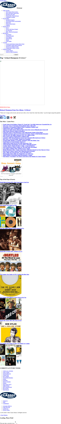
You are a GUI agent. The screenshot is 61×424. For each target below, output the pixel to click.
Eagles (4, 379)
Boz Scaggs (6, 388)
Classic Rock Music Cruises (12, 48)
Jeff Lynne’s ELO (7, 384)
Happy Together (7, 381)
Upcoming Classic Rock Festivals (14, 45)
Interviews (8, 22)
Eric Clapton (6, 376)
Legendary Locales (10, 17)
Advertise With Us (7, 406)
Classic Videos (9, 50)
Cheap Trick (6, 375)
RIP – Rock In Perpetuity (12, 32)
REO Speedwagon (7, 387)
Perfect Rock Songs (10, 24)
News (7, 28)
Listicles (8, 25)
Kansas (4, 383)
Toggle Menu (3, 0)
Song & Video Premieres (12, 52)
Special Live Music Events (12, 46)
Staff (4, 402)
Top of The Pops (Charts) (12, 29)
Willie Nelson (6, 385)
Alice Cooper (6, 372)
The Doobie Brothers (8, 377)
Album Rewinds (10, 36)
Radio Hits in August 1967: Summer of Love (11, 251)
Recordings (8, 34)
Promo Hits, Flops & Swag (12, 15)
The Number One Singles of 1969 (8, 205)
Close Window (4, 415)
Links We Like (6, 407)
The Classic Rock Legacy (12, 11)
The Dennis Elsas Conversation (13, 21)
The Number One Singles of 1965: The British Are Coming (15, 343)
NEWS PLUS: (3, 107)
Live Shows (9, 37)
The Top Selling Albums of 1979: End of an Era (12, 228)
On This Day (9, 30)
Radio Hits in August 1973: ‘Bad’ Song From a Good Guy (14, 182)
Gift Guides (8, 41)
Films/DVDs (9, 38)
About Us (5, 400)
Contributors (6, 403)
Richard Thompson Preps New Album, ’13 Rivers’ (15, 110)
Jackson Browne (7, 373)
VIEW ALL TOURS (8, 371)
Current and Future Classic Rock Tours (15, 44)
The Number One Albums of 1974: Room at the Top (13, 297)
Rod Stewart (6, 389)
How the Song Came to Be (12, 13)
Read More (2, 115)
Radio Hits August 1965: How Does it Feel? (11, 320)
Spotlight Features (10, 20)
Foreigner (5, 380)
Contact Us (5, 408)
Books (7, 40)
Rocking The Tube (10, 14)
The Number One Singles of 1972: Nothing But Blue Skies (14, 274)
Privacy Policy (6, 410)
